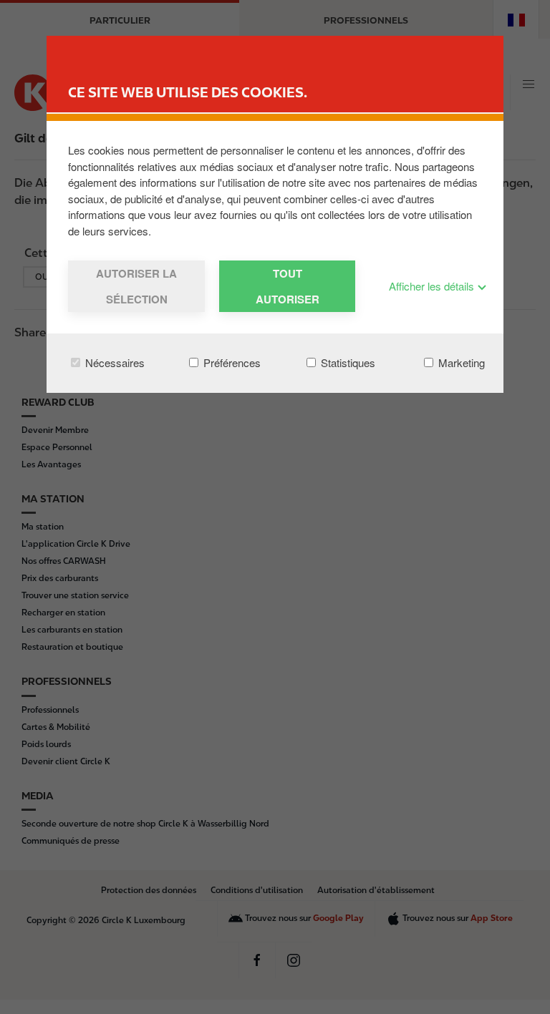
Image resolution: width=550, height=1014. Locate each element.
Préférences (231, 362)
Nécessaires (113, 362)
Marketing (460, 362)
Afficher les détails (433, 285)
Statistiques (346, 362)
